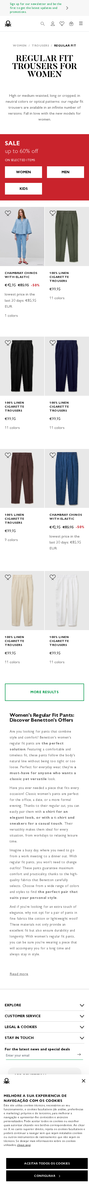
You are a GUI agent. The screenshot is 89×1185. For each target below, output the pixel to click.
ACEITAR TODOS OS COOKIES (47, 1163)
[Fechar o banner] (83, 1081)
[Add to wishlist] (8, 213)
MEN (65, 172)
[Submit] (79, 1054)
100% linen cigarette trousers (59, 277)
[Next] (67, 8)
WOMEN (23, 172)
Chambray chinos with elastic (21, 275)
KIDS (24, 189)
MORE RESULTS (44, 692)
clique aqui (24, 1145)
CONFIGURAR (44, 1176)
